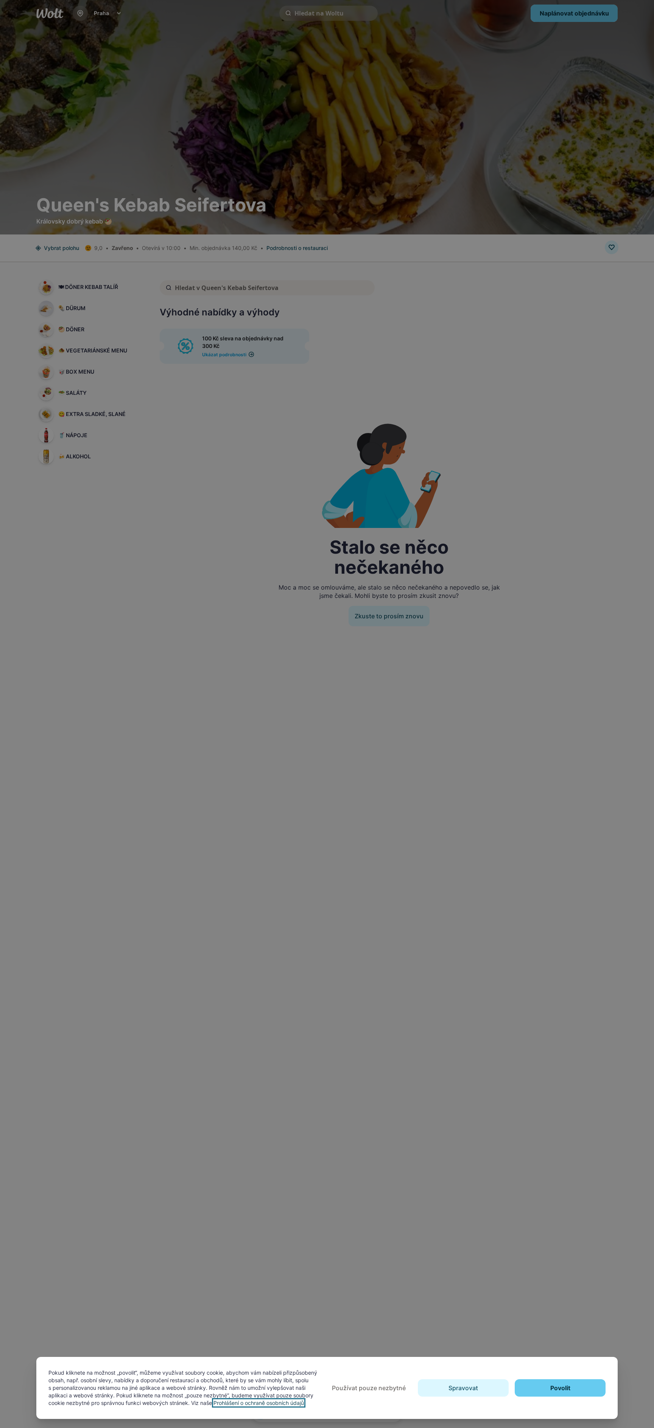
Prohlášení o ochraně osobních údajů (258, 1403)
